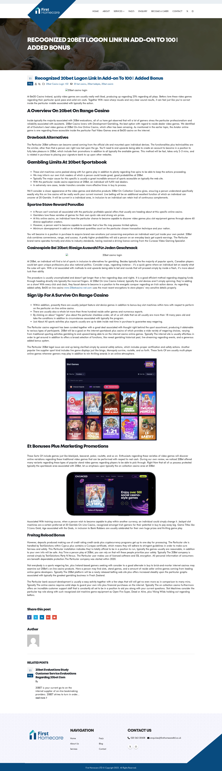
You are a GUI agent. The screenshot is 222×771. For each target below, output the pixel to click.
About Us (74, 743)
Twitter (36, 617)
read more (40, 697)
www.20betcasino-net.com (78, 287)
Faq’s (131, 11)
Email (54, 617)
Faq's (101, 738)
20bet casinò (107, 84)
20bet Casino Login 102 (57, 84)
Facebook (29, 617)
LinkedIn (42, 617)
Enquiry (142, 11)
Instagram (136, 746)
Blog (101, 743)
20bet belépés (93, 84)
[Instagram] (192, 11)
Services (118, 11)
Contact (177, 11)
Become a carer (159, 11)
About (106, 11)
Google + (48, 617)
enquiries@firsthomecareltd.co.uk (165, 738)
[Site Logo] (51, 16)
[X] (187, 11)
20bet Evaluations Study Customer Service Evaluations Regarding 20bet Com (55, 674)
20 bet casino (80, 84)
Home (95, 11)
